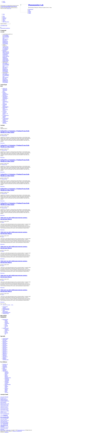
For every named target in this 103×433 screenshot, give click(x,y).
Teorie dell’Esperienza (5, 311)
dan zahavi (2, 398)
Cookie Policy (8, 430)
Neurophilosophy (8, 384)
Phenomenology (5, 319)
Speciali (4, 20)
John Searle (1, 408)
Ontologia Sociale (6, 313)
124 (8, 304)
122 (5, 304)
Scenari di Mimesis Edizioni (6, 389)
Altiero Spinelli (2, 396)
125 (9, 304)
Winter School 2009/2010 (5, 353)
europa (1, 401)
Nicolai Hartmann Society (6, 386)
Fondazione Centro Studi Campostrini (7, 379)
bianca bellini (2, 397)
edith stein (5, 398)
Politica (29, 13)
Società (29, 12)
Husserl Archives (6, 321)
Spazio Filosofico (6, 392)
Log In (4, 1)
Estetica (29, 11)
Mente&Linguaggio (6, 308)
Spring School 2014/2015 (5, 346)
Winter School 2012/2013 (5, 349)
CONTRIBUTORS (3, 25)
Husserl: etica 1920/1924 (5, 355)
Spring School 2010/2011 (5, 351)
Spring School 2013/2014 (5, 348)
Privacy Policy (2, 430)
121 (3, 304)
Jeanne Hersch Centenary (5, 357)
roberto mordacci (2, 419)
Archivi (1, 127)
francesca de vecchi (4, 403)
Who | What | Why (6, 21)
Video (4, 19)
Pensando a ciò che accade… (5, 365)
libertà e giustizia (6, 408)
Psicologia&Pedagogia (6, 312)
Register (4, 2)
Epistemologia (30, 9)
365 (12, 304)
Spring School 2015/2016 (5, 344)
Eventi (4, 16)
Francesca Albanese (3, 402)
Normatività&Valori (6, 309)
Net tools (6, 325)
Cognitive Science (6, 328)
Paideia (4, 368)
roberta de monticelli (4, 416)
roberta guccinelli (2, 418)
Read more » (2, 143)
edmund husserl (4, 399)
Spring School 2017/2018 (5, 340)
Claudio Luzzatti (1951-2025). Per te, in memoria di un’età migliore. (5, 48)
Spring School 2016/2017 (5, 342)
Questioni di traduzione (5, 369)
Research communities (7, 323)
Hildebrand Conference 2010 (5, 359)
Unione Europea (4, 421)
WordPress (6, 432)
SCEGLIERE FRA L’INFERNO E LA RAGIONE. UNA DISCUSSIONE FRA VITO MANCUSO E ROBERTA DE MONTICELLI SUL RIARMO (6, 39)
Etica (29, 10)
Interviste (4, 18)
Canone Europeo (5, 338)
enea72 (3, 222)
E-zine (6, 324)
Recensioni (4, 17)
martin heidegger (3, 409)
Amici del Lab (5, 370)
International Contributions (5, 367)
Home (4, 14)
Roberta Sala (6, 418)
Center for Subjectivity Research (7, 372)
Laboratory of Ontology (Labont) (7, 382)
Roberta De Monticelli (4, 51)
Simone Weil (5, 420)
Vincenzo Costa (4, 135)
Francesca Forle (3, 404)
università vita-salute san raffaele (4, 425)
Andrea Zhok (6, 396)
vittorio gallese (4, 428)
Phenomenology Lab (35, 5)
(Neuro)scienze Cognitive (5, 307)
